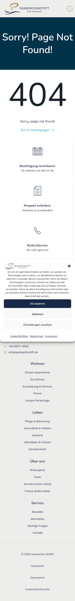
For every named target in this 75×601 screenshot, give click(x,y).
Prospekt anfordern (37, 205)
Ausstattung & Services (37, 386)
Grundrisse (37, 379)
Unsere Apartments (37, 372)
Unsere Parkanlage (37, 400)
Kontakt (37, 532)
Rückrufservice (37, 245)
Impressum (51, 336)
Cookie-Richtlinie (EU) (37, 589)
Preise (37, 393)
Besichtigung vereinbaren (37, 166)
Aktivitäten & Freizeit (37, 442)
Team (37, 477)
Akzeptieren (37, 303)
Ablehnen (37, 314)
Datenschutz (36, 336)
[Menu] (70, 8)
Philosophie (37, 470)
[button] (69, 266)
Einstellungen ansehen (37, 324)
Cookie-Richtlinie (19, 336)
